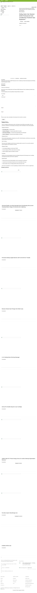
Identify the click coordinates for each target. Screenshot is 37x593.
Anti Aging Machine (28, 581)
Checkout (14, 581)
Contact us (2, 585)
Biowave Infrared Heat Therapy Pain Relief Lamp (12, 308)
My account (15, 580)
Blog (1, 581)
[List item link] (9, 567)
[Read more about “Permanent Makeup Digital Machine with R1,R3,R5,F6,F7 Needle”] (3, 264)
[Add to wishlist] (3, 212)
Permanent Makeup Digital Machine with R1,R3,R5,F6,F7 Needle (16, 257)
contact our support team (30, 165)
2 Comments (29, 565)
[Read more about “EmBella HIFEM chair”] (3, 552)
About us (2, 583)
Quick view (3, 217)
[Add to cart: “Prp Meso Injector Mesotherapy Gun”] (3, 520)
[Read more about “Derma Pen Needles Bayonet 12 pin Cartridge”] (3, 413)
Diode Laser (27, 578)
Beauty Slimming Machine (29, 583)
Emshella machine (28, 585)
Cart (13, 583)
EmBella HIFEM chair (6, 545)
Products (14, 578)
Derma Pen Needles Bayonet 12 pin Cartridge (12, 406)
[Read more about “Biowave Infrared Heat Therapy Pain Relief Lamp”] (3, 315)
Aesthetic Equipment (28, 580)
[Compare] (34, 219)
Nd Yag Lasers (27, 586)
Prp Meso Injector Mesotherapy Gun (10, 512)
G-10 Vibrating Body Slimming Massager (11, 357)
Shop (1, 580)
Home (20, 8)
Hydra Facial (30, 567)
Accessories (23, 8)
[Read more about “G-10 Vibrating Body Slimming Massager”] (3, 363)
